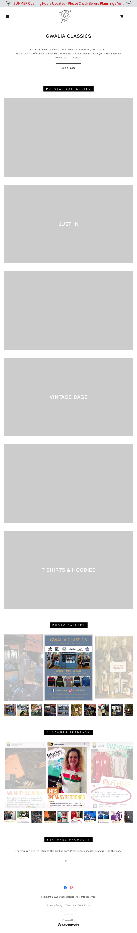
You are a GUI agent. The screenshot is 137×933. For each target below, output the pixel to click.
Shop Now (68, 68)
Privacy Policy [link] (54, 905)
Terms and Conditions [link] (77, 905)
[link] (65, 16)
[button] (7, 16)
